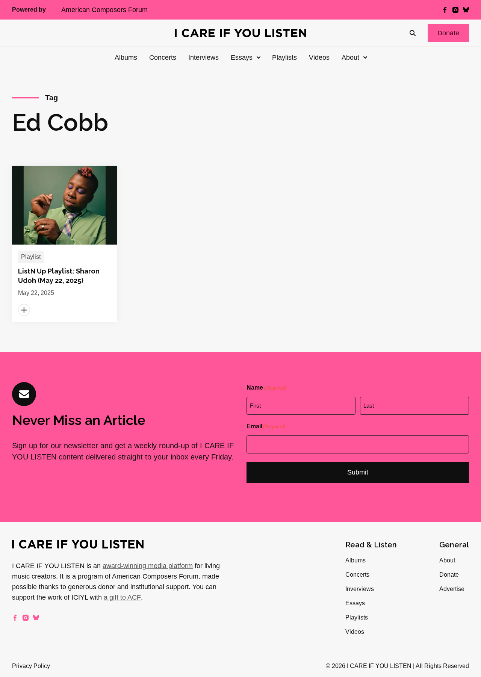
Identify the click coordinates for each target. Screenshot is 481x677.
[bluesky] (466, 10)
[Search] (413, 33)
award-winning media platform (148, 566)
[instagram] (455, 10)
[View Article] (64, 244)
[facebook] (445, 10)
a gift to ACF (122, 597)
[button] (448, 33)
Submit (357, 472)
